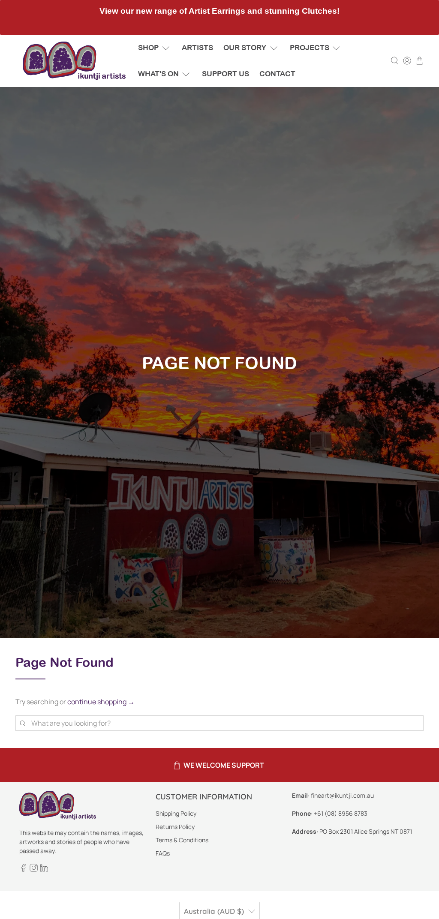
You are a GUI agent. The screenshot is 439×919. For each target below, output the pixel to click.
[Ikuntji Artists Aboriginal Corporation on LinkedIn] (44, 869)
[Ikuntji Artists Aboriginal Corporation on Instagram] (34, 869)
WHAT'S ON (158, 73)
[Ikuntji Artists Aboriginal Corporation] (74, 61)
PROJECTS (309, 47)
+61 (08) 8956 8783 (340, 813)
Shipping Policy (176, 813)
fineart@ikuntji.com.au (342, 795)
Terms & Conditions (182, 840)
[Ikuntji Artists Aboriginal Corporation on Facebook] (23, 869)
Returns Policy (175, 827)
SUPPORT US (225, 73)
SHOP (148, 47)
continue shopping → (101, 701)
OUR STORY (244, 47)
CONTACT (277, 73)
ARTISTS (197, 47)
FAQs (163, 853)
